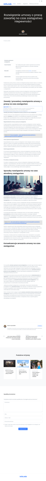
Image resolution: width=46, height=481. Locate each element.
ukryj (10, 107)
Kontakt (19, 3)
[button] (39, 1)
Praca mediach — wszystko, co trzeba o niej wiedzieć (36, 374)
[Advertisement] (23, 50)
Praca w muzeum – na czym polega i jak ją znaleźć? (9, 372)
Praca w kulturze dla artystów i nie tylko (23, 373)
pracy (30, 70)
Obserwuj (39, 325)
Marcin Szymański (23, 34)
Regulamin (25, 3)
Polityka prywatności (33, 3)
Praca (14, 3)
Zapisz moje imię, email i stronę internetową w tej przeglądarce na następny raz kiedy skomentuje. (22, 425)
